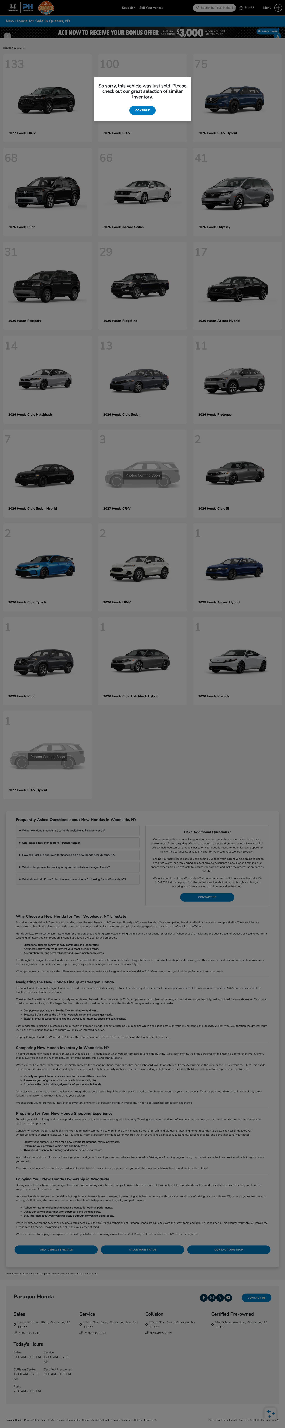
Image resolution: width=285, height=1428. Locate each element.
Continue (142, 110)
